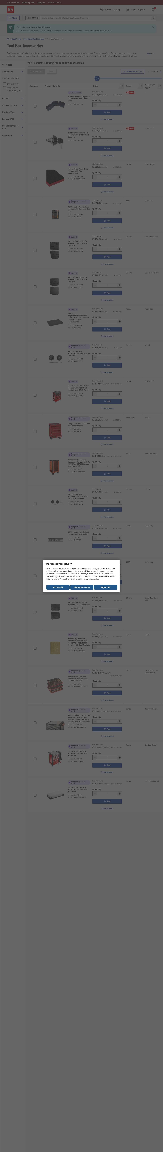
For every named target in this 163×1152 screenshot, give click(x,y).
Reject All (105, 587)
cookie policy (94, 579)
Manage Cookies (82, 587)
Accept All (58, 587)
